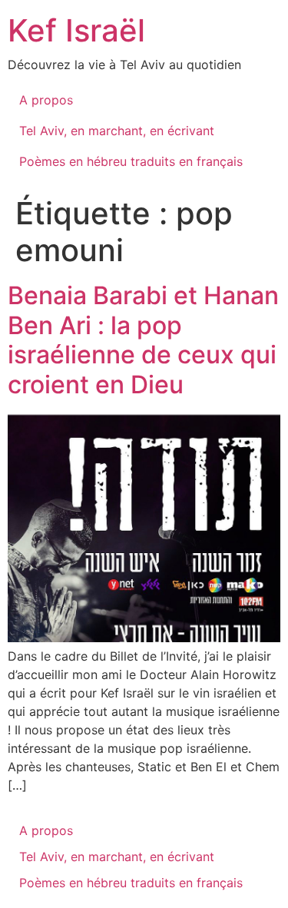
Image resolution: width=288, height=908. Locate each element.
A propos (46, 100)
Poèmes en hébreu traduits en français (131, 161)
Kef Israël (76, 30)
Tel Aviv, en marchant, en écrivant (116, 130)
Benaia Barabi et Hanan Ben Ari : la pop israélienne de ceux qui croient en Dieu (143, 339)
